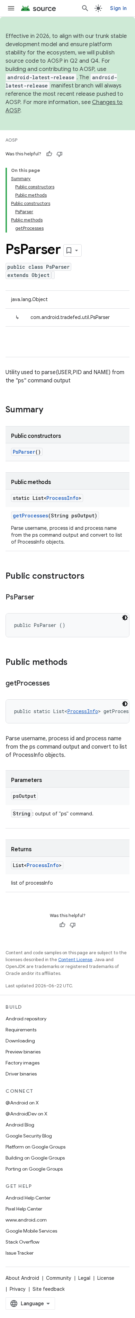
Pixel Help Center (24, 1209)
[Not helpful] (59, 154)
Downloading (20, 1041)
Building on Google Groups (35, 1158)
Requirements (21, 1030)
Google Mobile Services (31, 1231)
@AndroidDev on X (26, 1114)
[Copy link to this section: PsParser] (41, 598)
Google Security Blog (29, 1136)
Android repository (26, 1019)
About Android (22, 1278)
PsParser (24, 452)
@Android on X (22, 1103)
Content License (75, 959)
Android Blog (20, 1125)
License (105, 1278)
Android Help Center (28, 1198)
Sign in (118, 8)
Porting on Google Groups (34, 1169)
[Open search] (85, 8)
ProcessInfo (62, 498)
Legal (84, 1278)
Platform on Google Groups (35, 1147)
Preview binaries (23, 1052)
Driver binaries (21, 1074)
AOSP (11, 140)
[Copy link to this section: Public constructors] (91, 577)
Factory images (22, 1063)
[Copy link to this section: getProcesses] (57, 684)
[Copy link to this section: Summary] (50, 410)
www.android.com (26, 1220)
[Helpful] (49, 154)
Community (58, 1278)
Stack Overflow (22, 1242)
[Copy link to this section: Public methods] (74, 663)
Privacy (18, 1289)
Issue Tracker (20, 1253)
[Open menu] (11, 8)
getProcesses (30, 515)
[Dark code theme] (125, 618)
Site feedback (49, 1289)
